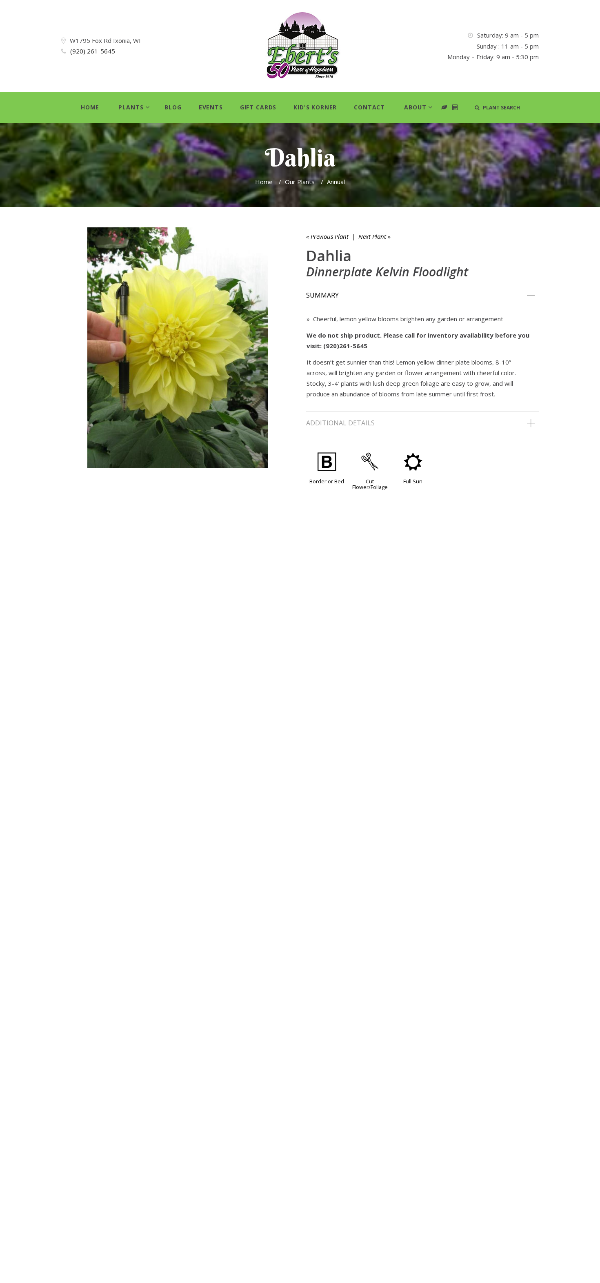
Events (211, 107)
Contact (369, 107)
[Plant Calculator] (444, 107)
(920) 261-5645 (92, 51)
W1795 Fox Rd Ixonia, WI (105, 40)
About (415, 107)
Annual (336, 182)
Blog (172, 107)
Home (90, 107)
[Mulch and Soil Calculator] (455, 107)
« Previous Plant (327, 236)
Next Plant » (374, 236)
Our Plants (300, 182)
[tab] (422, 295)
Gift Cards (258, 107)
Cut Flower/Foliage (370, 484)
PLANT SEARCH (499, 107)
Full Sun (412, 481)
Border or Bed (326, 481)
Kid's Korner (315, 107)
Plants (130, 107)
